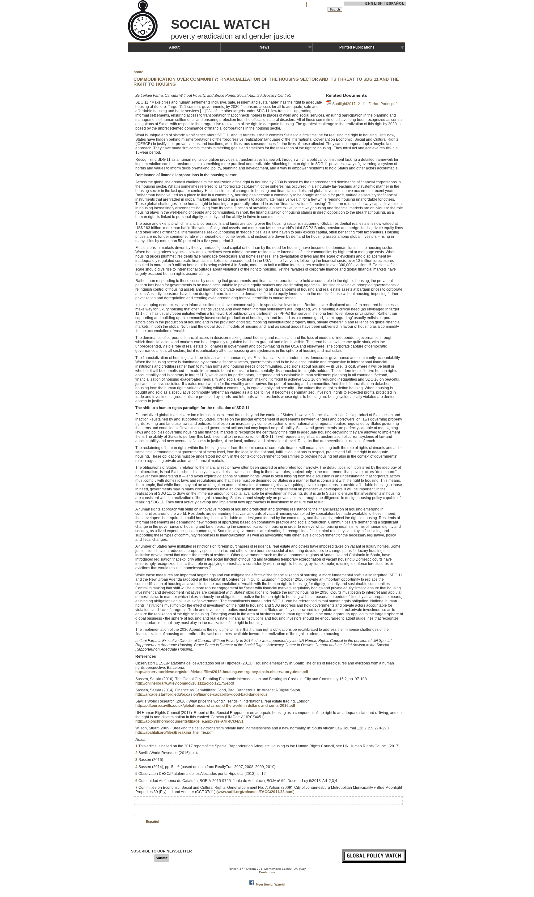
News (264, 47)
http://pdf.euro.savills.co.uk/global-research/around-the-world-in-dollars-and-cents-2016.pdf (215, 705)
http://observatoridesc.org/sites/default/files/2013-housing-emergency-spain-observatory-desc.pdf (221, 672)
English (374, 3)
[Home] (143, 40)
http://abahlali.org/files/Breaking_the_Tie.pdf (174, 732)
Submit (161, 858)
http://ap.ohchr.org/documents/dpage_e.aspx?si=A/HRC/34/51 (189, 721)
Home (138, 72)
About (174, 47)
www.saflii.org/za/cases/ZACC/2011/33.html (255, 792)
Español (395, 3)
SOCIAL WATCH (220, 24)
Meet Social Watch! (270, 884)
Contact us (267, 872)
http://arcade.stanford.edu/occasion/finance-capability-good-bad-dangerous (201, 694)
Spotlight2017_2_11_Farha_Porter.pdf (364, 104)
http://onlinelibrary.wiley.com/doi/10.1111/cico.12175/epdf (184, 683)
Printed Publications (357, 47)
